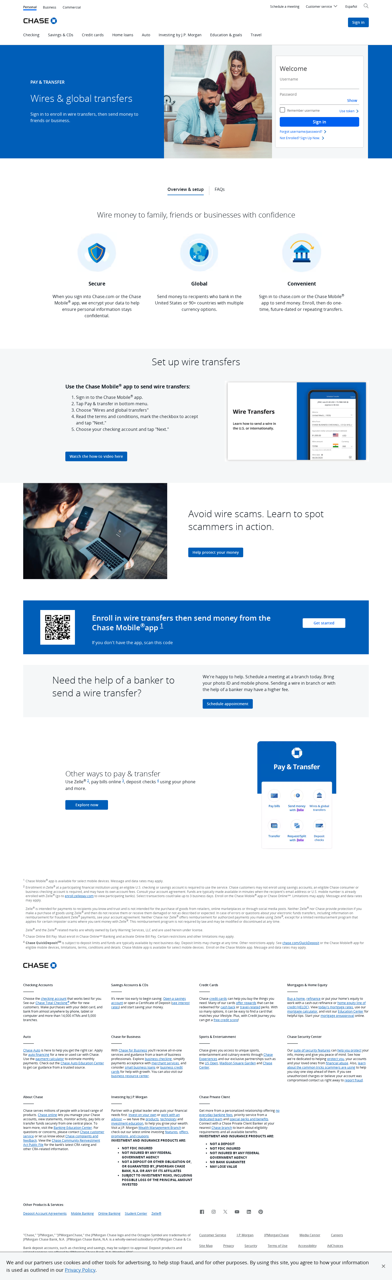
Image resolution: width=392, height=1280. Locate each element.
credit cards (218, 998)
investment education (127, 1123)
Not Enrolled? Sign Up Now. (300, 138)
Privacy (228, 1245)
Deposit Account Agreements (45, 1213)
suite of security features (312, 1050)
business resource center (130, 1076)
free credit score (226, 1020)
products (152, 1119)
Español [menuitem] (351, 6)
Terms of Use (277, 1245)
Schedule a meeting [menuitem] (284, 6)
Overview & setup (185, 189)
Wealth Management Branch (159, 1127)
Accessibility (307, 1245)
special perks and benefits (249, 1119)
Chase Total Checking (52, 1003)
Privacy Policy (80, 1270)
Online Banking (109, 1213)
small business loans (140, 1067)
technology (168, 1119)
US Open (211, 1063)
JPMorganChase (276, 1235)
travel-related (250, 1007)
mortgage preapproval (337, 1015)
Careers (337, 1235)
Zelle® (156, 1213)
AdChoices (335, 1245)
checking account (53, 998)
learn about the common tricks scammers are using (326, 1065)
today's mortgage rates (335, 1007)
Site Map (206, 1245)
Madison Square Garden (237, 1063)
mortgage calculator (302, 1011)
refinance (313, 998)
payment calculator (49, 1059)
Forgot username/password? (301, 131)
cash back (228, 1007)
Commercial (72, 7)
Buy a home (296, 998)
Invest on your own (142, 1115)
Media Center (309, 1235)
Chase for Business (133, 1050)
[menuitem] (322, 7)
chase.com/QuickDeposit (300, 943)
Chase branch (221, 1127)
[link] (202, 1212)
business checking (158, 1059)
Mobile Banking (82, 1213)
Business (49, 7)
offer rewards (246, 1003)
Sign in (319, 122)
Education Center (350, 1011)
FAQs (220, 189)
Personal (30, 7)
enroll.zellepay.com (79, 896)
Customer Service (212, 1235)
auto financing (38, 1054)
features (171, 1132)
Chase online (47, 1115)
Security (251, 1245)
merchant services (165, 1063)
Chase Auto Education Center (82, 1063)
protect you (335, 1059)
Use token (346, 111)
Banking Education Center (73, 1127)
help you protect (349, 1050)
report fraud (354, 1080)
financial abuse (337, 1063)
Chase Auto (31, 1050)
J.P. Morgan (245, 1235)
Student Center (136, 1213)
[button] (383, 1266)
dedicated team (210, 1119)
